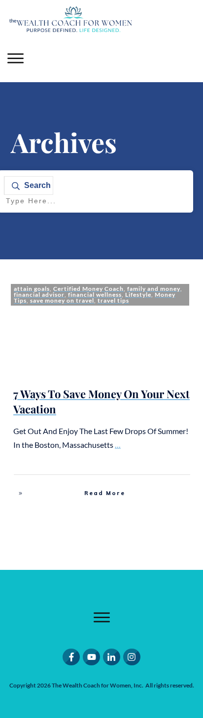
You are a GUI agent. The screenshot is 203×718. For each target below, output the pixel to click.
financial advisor (39, 294)
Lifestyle (138, 294)
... (118, 444)
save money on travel (62, 300)
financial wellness (95, 294)
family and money (153, 288)
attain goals (32, 288)
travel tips (113, 300)
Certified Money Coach (88, 288)
